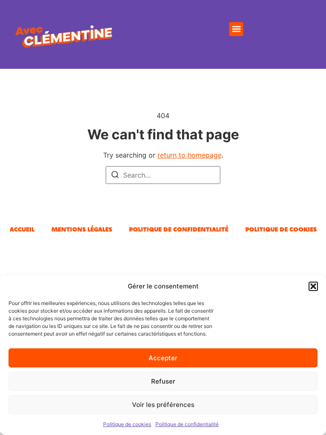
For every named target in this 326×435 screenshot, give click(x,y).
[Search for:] (163, 175)
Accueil (22, 229)
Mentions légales (81, 229)
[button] (313, 286)
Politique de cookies (127, 424)
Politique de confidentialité (187, 424)
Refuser (163, 381)
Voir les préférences (163, 405)
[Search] (115, 176)
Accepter (163, 358)
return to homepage (189, 155)
